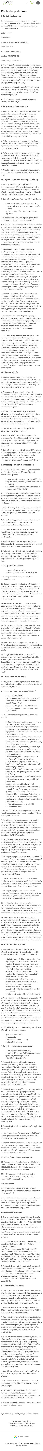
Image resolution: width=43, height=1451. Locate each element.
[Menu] (38, 3)
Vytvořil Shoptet (23, 1437)
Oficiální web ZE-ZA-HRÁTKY (21, 1421)
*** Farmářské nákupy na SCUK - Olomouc (21, 1424)
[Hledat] (26, 3)
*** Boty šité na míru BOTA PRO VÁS (22, 1426)
